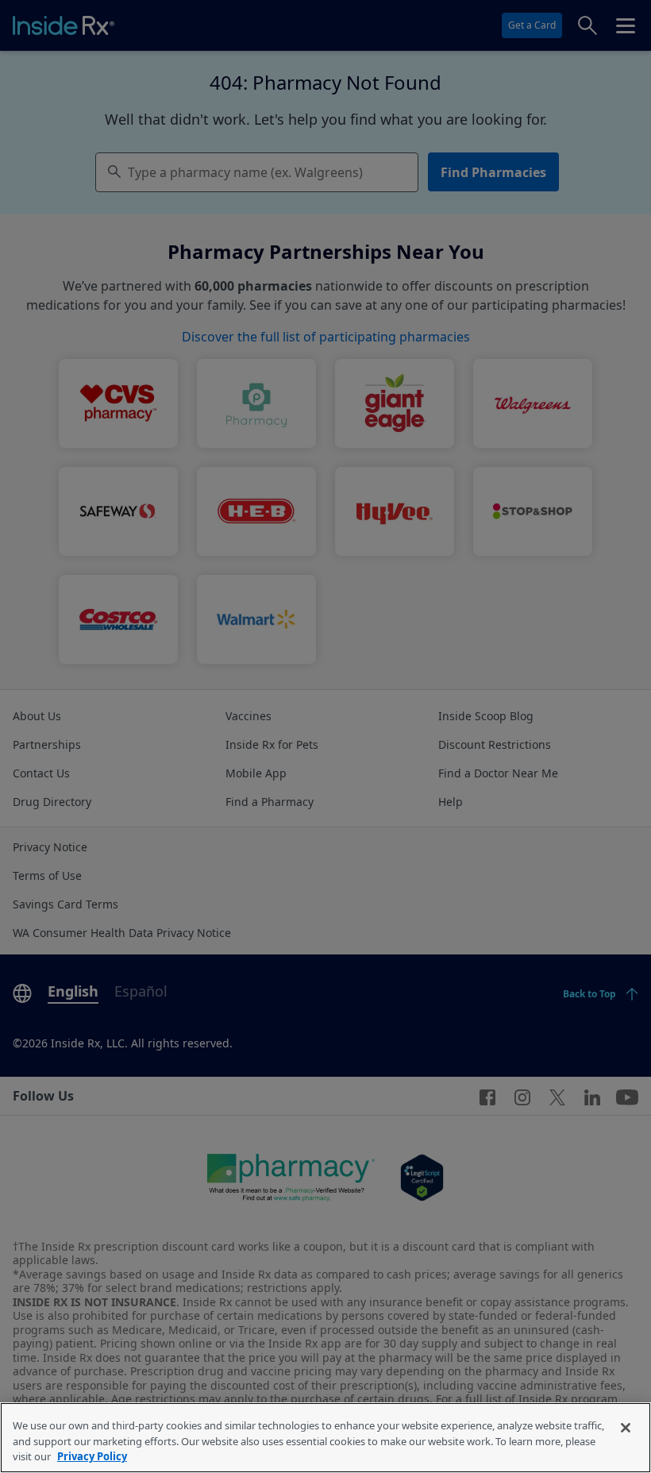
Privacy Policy (92, 1456)
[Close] (625, 1427)
